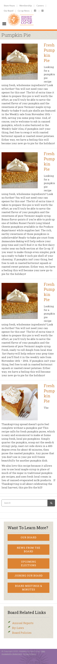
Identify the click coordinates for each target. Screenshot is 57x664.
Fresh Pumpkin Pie (49, 52)
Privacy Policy (29, 654)
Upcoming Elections (28, 563)
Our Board (8, 10)
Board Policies (21, 632)
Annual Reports (22, 623)
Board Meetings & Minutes (28, 587)
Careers (40, 5)
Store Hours (9, 5)
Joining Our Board (28, 575)
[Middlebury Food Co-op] (20, 14)
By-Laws (18, 628)
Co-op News (23, 10)
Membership (25, 5)
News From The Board (28, 549)
